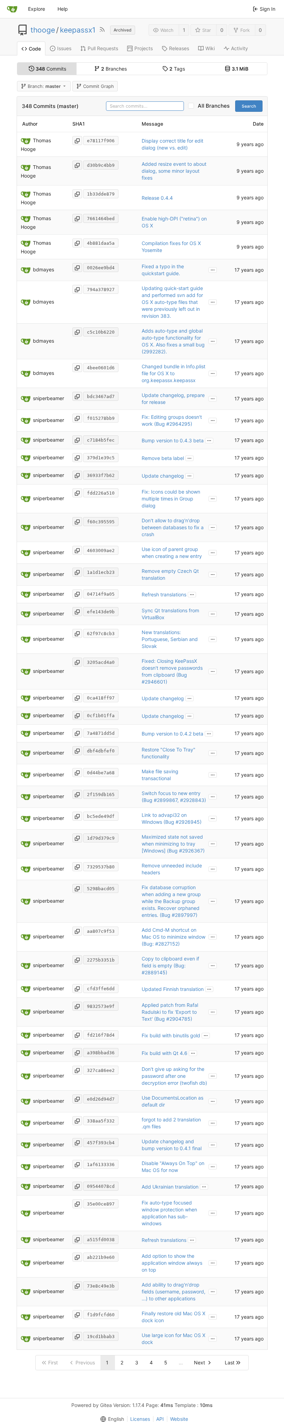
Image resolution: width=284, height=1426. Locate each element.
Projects (143, 48)
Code (35, 49)
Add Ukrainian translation (170, 1187)
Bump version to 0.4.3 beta (173, 440)
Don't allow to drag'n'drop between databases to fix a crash (173, 527)
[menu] (111, 1419)
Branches (114, 69)
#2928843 (192, 800)
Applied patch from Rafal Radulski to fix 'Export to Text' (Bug (170, 1012)
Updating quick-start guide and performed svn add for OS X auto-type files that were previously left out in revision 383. (172, 302)
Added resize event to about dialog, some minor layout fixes (174, 171)
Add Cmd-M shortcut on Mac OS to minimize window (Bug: (173, 937)
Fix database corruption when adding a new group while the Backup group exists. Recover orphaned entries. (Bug (171, 901)
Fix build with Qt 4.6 (164, 1053)
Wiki (210, 48)
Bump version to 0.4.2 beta (172, 734)
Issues (64, 48)
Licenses (140, 1419)
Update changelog (163, 476)
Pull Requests (103, 48)
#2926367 (191, 851)
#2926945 (188, 822)
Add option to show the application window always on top (172, 1263)
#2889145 (154, 972)
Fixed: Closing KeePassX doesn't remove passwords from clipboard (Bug (172, 668)
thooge (42, 30)
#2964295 (178, 424)
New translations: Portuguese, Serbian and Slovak (170, 639)
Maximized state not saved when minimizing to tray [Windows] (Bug (172, 844)
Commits (51, 69)
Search (249, 106)
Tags (177, 69)
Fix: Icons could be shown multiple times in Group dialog (171, 498)
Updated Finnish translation (173, 989)
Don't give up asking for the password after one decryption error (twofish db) (174, 1076)
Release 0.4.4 (157, 198)
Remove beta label (163, 458)
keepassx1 (78, 30)
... (213, 269)
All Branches (216, 106)
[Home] (12, 9)
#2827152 (166, 944)
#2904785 (178, 1019)
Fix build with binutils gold (171, 1035)
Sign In (267, 9)
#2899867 (165, 800)
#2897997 (184, 915)
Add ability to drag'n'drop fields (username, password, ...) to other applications (173, 1291)
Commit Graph (98, 86)
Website (179, 1419)
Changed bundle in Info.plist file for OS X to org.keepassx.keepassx (173, 373)
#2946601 (154, 682)
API (160, 1419)
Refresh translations (164, 594)
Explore (36, 9)
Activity (239, 48)
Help (62, 9)
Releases (179, 48)
